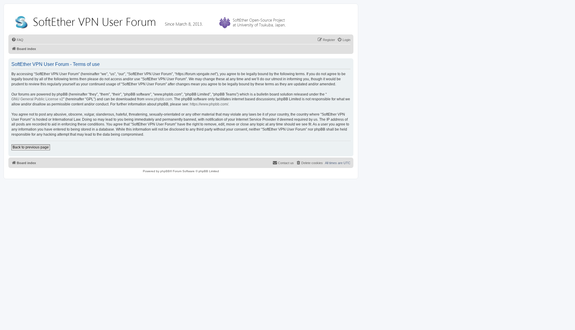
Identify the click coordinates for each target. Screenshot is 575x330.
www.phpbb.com (158, 99)
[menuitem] (17, 39)
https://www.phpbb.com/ (209, 104)
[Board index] (151, 21)
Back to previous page (31, 147)
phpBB (165, 171)
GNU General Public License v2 (37, 99)
